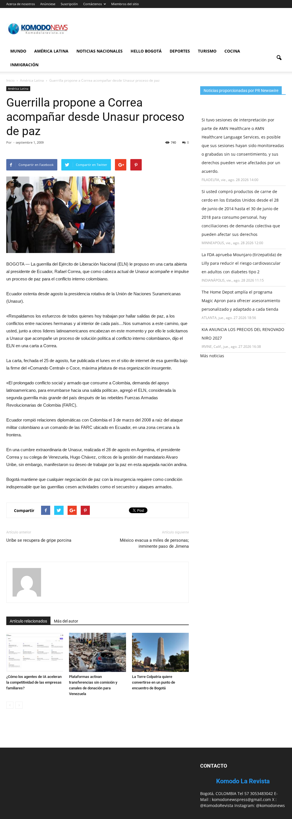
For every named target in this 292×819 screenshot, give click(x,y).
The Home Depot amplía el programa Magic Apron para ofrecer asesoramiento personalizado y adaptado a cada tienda (241, 300)
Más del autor (66, 621)
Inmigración (24, 64)
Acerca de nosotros (20, 4)
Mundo (18, 51)
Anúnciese (47, 4)
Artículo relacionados (28, 621)
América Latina (51, 51)
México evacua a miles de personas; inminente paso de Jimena (154, 543)
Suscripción (69, 4)
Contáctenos (92, 4)
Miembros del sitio (125, 4)
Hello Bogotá (146, 51)
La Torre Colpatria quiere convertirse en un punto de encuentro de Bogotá (153, 682)
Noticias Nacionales (99, 51)
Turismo (207, 51)
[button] (279, 58)
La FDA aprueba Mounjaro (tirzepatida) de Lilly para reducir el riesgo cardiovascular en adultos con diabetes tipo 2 (242, 263)
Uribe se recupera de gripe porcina (38, 540)
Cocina (232, 51)
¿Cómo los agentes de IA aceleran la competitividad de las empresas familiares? (34, 682)
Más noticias (212, 355)
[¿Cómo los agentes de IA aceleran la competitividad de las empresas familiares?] (34, 652)
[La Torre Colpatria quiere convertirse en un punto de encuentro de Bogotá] (160, 652)
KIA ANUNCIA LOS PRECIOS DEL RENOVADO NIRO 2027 (243, 334)
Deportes (180, 51)
